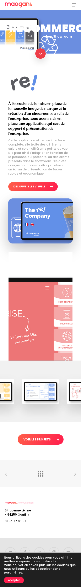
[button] (74, 5)
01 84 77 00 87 (15, 521)
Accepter (14, 580)
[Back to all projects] (40, 473)
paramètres (13, 572)
